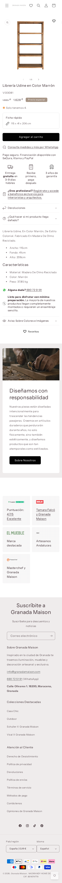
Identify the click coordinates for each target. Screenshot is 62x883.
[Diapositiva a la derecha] (38, 79)
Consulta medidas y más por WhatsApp (33, 147)
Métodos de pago (17, 795)
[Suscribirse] (51, 636)
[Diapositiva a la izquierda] (23, 79)
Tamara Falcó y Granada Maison (45, 514)
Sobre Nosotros (25, 460)
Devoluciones (15, 772)
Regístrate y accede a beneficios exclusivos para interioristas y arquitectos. (33, 194)
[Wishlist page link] (31, 5)
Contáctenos (14, 803)
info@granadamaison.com (23, 671)
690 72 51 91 (34, 290)
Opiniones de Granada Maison (24, 811)
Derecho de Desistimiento (22, 756)
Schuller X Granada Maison (23, 726)
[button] (7, 5)
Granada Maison (19, 873)
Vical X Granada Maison (21, 734)
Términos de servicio (19, 787)
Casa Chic (12, 711)
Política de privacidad (19, 764)
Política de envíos (17, 779)
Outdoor (12, 718)
